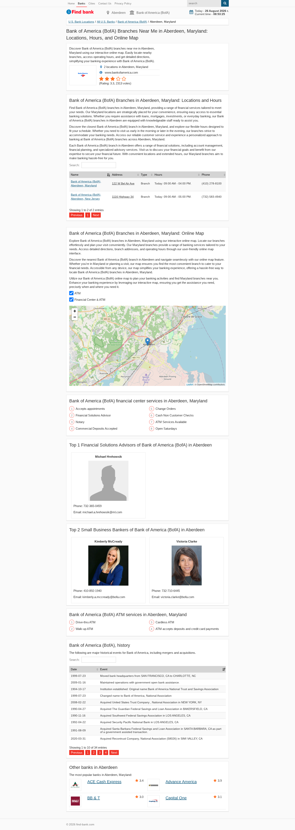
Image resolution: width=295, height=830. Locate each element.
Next (114, 752)
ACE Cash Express (104, 781)
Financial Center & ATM (89, 299)
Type (144, 174)
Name (74, 174)
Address (117, 174)
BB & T (93, 798)
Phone (206, 174)
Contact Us (104, 3)
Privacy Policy (123, 3)
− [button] (74, 317)
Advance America (181, 781)
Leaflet (189, 384)
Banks (81, 3)
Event (103, 669)
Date (74, 669)
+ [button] (74, 311)
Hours (158, 174)
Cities (91, 3)
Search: (74, 165)
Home (71, 3)
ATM (77, 293)
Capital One (176, 798)
